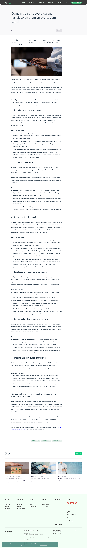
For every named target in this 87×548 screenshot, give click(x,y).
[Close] (56, 544)
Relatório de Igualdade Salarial (59, 533)
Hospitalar (19, 506)
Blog (30, 502)
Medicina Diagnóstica (21, 508)
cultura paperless (35, 440)
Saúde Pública (19, 513)
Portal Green (7, 506)
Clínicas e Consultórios (21, 502)
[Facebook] (60, 30)
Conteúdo (50, 2)
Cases (31, 504)
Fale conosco (44, 502)
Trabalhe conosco (45, 504)
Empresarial (19, 504)
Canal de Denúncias (45, 506)
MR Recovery (7, 508)
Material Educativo (33, 506)
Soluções (31, 2)
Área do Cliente (76, 2)
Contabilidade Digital (8, 513)
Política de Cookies (57, 531)
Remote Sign (7, 502)
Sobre (23, 2)
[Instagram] (57, 30)
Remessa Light (7, 504)
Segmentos (41, 2)
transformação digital (46, 440)
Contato (59, 2)
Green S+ (6, 510)
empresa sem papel (57, 440)
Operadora (19, 510)
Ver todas (78, 453)
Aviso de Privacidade (57, 530)
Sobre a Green (57, 502)
